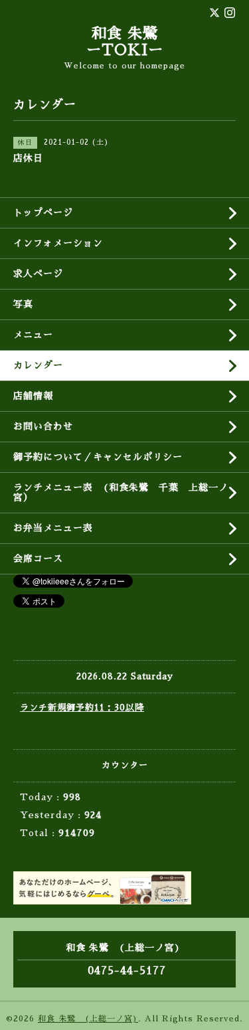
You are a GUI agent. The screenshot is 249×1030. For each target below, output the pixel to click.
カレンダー (38, 365)
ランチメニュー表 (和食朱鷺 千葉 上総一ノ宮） (120, 492)
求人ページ (38, 273)
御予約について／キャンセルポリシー (98, 457)
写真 (23, 304)
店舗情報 (33, 395)
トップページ (43, 212)
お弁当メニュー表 (53, 528)
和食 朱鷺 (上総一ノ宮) (88, 1019)
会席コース (38, 558)
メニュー (33, 334)
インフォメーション (58, 243)
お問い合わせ (43, 426)
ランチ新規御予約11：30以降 (82, 707)
